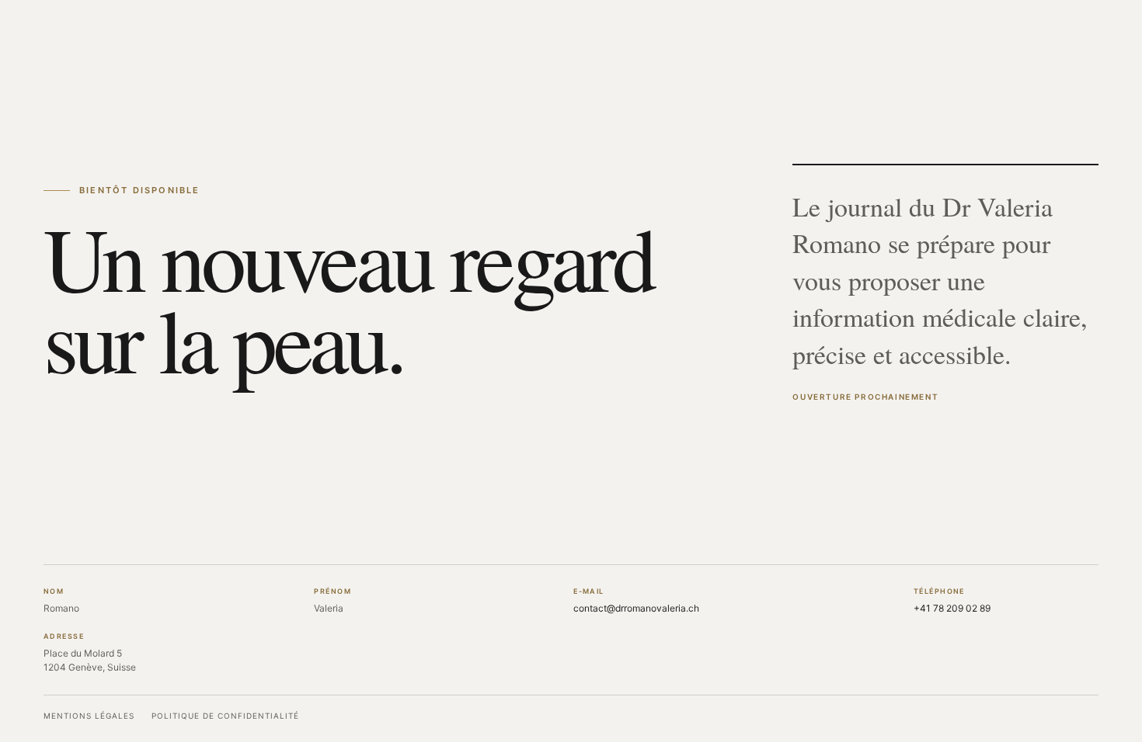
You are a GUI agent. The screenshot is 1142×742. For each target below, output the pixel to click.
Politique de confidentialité (225, 715)
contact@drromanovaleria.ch (636, 608)
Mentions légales (89, 715)
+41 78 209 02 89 (952, 608)
